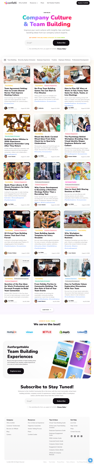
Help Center (74, 426)
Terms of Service (70, 462)
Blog (8, 431)
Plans (29, 431)
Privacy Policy (61, 49)
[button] (33, 3)
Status (45, 462)
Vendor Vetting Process (35, 429)
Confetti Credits (32, 434)
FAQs (72, 429)
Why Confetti (11, 423)
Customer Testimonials (13, 426)
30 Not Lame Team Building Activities (57, 426)
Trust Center (52, 462)
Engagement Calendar (55, 447)
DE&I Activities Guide (55, 438)
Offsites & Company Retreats (55, 453)
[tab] (5, 60)
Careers (9, 434)
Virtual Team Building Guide (57, 423)
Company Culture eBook (56, 450)
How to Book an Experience (36, 423)
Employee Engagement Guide (56, 434)
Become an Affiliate (12, 429)
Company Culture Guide (56, 444)
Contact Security (75, 431)
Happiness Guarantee (34, 426)
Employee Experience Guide (57, 430)
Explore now (15, 371)
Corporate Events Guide (56, 441)
